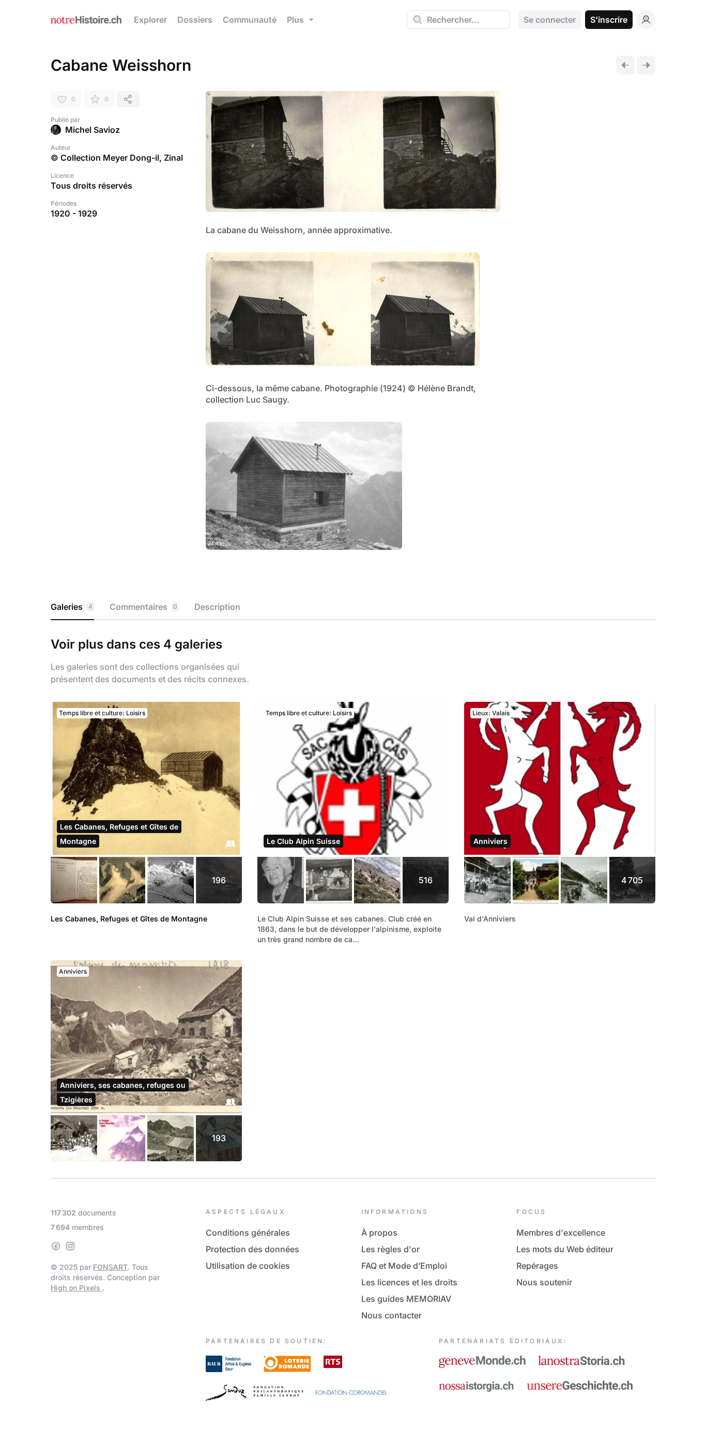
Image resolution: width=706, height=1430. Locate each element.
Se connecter (550, 19)
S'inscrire (608, 19)
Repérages (537, 1265)
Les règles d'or (390, 1249)
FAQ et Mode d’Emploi (404, 1265)
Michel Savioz (92, 130)
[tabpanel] (353, 897)
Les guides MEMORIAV (406, 1299)
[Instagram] (70, 1246)
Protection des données (252, 1249)
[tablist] (353, 607)
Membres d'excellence (560, 1232)
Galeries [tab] (72, 607)
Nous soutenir (544, 1282)
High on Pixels (76, 1287)
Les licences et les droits (409, 1282)
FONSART (110, 1267)
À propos (379, 1232)
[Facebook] (56, 1246)
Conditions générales (248, 1232)
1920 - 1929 (74, 213)
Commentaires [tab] (143, 607)
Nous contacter (391, 1315)
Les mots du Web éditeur (564, 1249)
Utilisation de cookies (248, 1265)
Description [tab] (217, 607)
